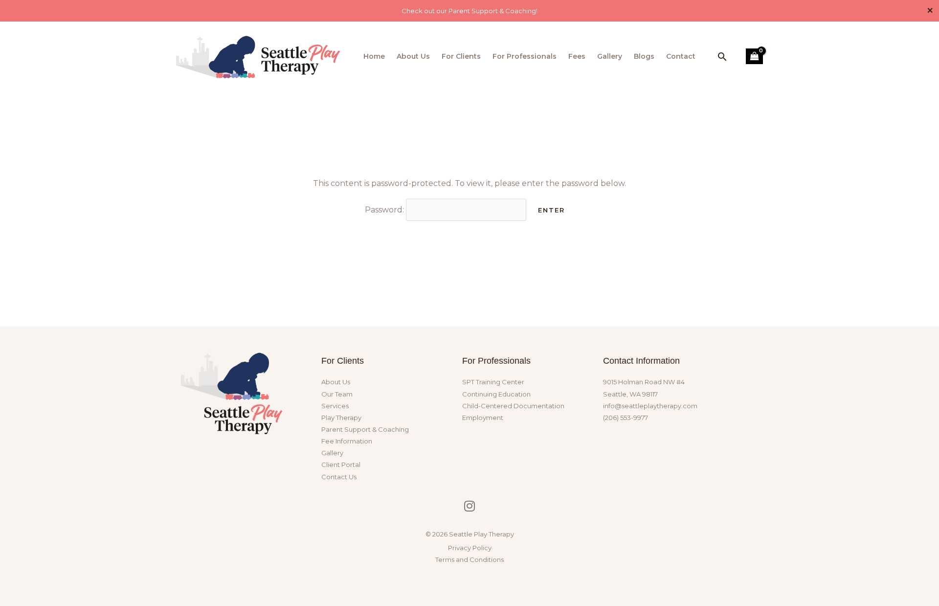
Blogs (644, 56)
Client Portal (340, 464)
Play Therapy (341, 417)
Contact (680, 56)
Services (335, 406)
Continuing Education (496, 394)
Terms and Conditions (469, 559)
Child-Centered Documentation (513, 406)
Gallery (609, 56)
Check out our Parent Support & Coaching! (469, 11)
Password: (385, 209)
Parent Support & (365, 429)
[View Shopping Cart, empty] (754, 56)
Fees (576, 56)
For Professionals (524, 56)
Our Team (337, 394)
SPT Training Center (493, 382)
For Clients (461, 56)
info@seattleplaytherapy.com (650, 406)
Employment (482, 417)
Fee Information (346, 441)
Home (374, 56)
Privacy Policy (470, 548)
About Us (413, 56)
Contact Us (339, 477)
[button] (722, 56)
